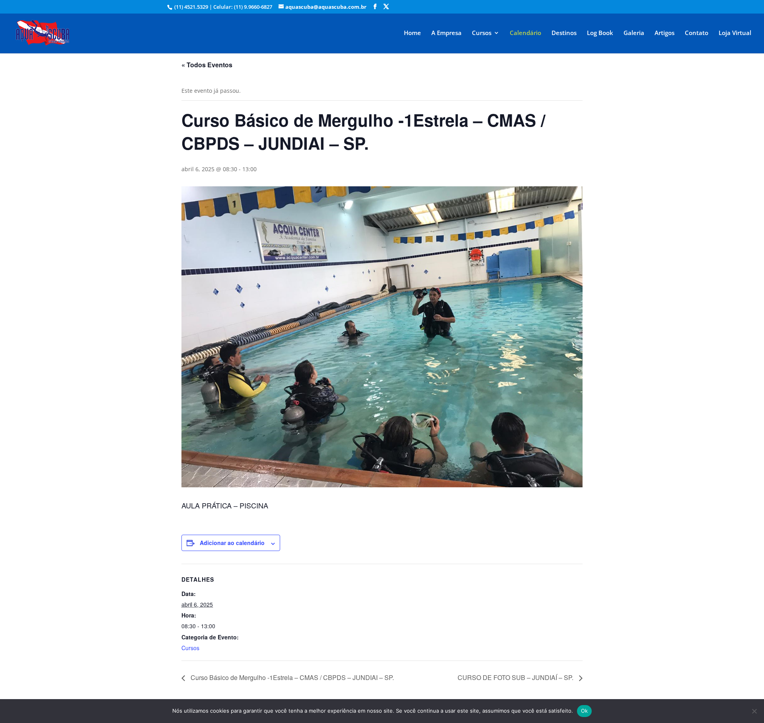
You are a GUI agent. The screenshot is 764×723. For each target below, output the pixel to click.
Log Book (600, 33)
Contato (696, 33)
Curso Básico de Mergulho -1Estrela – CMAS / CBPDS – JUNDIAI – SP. (291, 677)
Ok (584, 710)
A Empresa (446, 33)
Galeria (634, 33)
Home (412, 33)
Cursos (481, 33)
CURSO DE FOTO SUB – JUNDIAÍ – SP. (516, 677)
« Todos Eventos (206, 64)
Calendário (525, 33)
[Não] (754, 711)
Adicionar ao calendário (232, 543)
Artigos (664, 33)
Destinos (564, 33)
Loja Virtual (735, 33)
